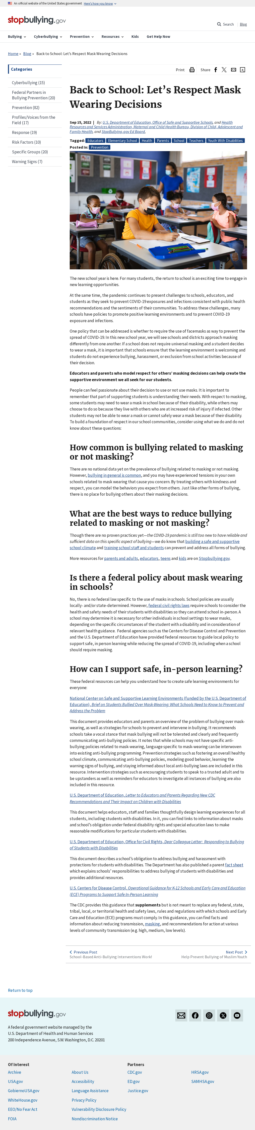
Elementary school (122, 140)
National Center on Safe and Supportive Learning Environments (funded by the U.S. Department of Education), (158, 705)
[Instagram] (209, 1015)
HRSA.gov (200, 1072)
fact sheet (234, 865)
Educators (95, 140)
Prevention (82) (26, 107)
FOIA (12, 1119)
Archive (14, 1072)
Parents (163, 140)
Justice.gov (138, 1090)
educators (149, 558)
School (179, 140)
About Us (80, 1072)
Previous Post (85, 952)
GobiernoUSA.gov (23, 1090)
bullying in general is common (114, 475)
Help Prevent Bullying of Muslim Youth (214, 956)
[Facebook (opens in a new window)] (215, 70)
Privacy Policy (84, 1100)
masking (152, 924)
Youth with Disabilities (225, 140)
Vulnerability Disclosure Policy (99, 1109)
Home (13, 53)
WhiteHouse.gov (22, 1100)
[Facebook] (195, 1015)
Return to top (20, 990)
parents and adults (121, 558)
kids (182, 558)
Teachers (196, 140)
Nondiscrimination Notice (95, 1119)
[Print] (192, 70)
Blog (243, 24)
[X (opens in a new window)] (224, 70)
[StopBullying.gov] (37, 20)
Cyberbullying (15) (28, 82)
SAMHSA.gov (202, 1081)
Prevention (99, 147)
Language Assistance (90, 1090)
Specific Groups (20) (30, 152)
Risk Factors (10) (26, 142)
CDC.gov (135, 1072)
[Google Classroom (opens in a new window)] (242, 70)
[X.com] (223, 1015)
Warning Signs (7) (27, 161)
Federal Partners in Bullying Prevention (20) (33, 95)
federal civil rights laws (169, 605)
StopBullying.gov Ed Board (123, 131)
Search (228, 24)
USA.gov (15, 1081)
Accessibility (83, 1081)
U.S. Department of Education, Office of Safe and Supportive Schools (158, 122)
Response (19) (24, 132)
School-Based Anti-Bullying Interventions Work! (111, 956)
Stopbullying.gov (214, 558)
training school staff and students (134, 547)
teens (165, 558)
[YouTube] (237, 1015)
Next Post (234, 952)
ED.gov (134, 1081)
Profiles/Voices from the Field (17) (33, 120)
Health (147, 140)
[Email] (233, 70)
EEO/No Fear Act (22, 1109)
